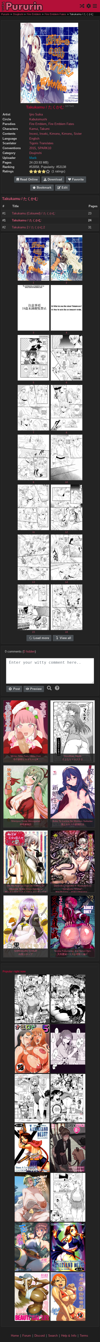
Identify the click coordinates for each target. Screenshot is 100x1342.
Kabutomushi (38, 119)
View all (65, 638)
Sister (78, 133)
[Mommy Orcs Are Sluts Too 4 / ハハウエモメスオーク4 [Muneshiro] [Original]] (32, 1219)
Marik (33, 158)
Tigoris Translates (41, 143)
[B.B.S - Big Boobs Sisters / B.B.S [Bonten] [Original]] (67, 1120)
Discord (39, 1335)
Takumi (45, 129)
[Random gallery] (82, 6)
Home (15, 1335)
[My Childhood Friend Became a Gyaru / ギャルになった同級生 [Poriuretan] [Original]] (67, 1070)
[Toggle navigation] (94, 6)
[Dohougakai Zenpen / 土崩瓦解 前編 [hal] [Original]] (67, 1021)
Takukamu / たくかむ (20, 199)
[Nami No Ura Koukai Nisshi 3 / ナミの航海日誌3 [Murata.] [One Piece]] (67, 1318)
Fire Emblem (38, 124)
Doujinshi (35, 153)
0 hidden (29, 651)
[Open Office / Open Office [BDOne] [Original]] (67, 1169)
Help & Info (68, 1335)
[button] (57, 688)
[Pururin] (22, 6)
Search (53, 1335)
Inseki (44, 133)
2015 (32, 148)
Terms (84, 1335)
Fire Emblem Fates (61, 124)
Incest (33, 133)
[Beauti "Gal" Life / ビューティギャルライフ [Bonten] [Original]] (32, 1318)
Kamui (33, 129)
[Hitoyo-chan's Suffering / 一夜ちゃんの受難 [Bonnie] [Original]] (32, 1268)
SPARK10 (44, 148)
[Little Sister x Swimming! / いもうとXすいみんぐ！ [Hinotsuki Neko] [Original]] (32, 1120)
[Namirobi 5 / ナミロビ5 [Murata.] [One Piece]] (32, 1070)
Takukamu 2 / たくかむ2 (28, 227)
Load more (41, 638)
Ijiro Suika (36, 114)
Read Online (28, 179)
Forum (26, 1335)
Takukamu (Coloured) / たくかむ (33, 213)
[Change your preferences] (89, 6)
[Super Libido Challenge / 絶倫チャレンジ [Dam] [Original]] (32, 1021)
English (34, 138)
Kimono (55, 133)
